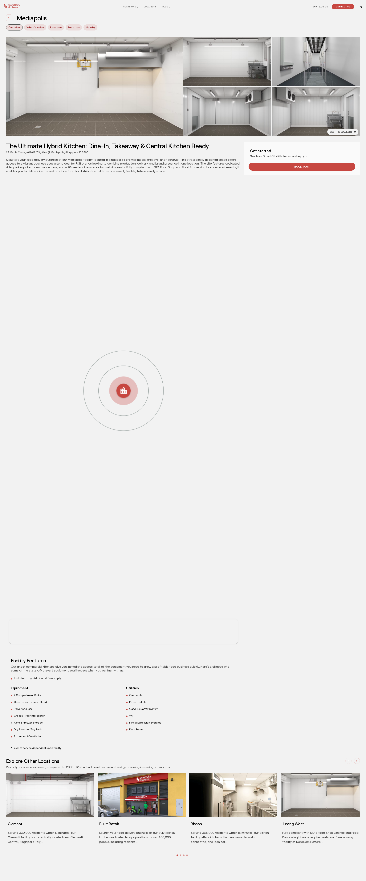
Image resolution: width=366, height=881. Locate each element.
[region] (123, 413)
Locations (150, 7)
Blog (165, 7)
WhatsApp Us (320, 7)
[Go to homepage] (12, 6)
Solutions (129, 7)
